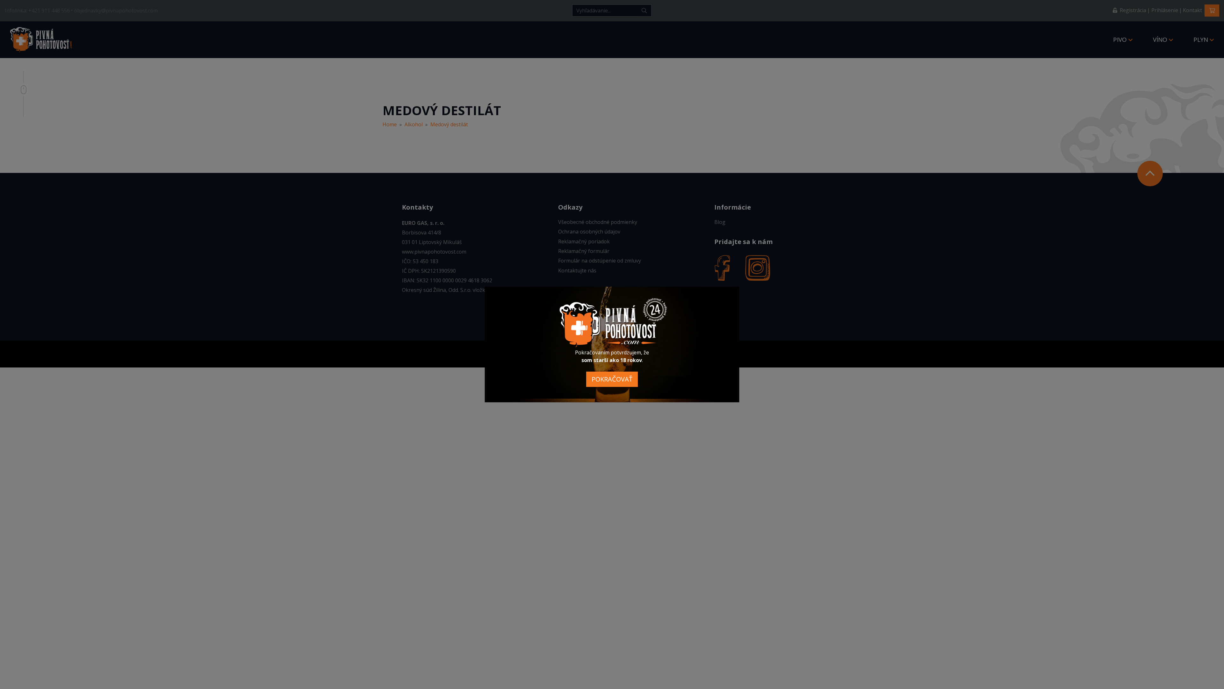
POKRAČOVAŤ (612, 379)
